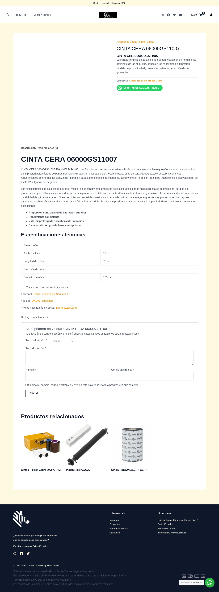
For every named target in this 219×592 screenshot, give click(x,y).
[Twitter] (174, 14)
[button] (7, 15)
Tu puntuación (36, 340)
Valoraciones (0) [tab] (48, 148)
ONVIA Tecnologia (42, 300)
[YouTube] (180, 14)
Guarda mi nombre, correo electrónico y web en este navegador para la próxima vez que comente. (83, 385)
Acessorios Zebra (127, 41)
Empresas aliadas (119, 528)
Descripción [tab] (28, 148)
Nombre (30, 369)
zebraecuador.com (66, 307)
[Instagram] (162, 14)
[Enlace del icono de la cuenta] (211, 14)
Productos (20, 14)
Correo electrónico (122, 369)
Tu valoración (35, 348)
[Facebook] (168, 14)
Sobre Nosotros (42, 14)
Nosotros (114, 520)
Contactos (115, 532)
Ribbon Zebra (146, 41)
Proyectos (115, 524)
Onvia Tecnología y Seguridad (51, 294)
